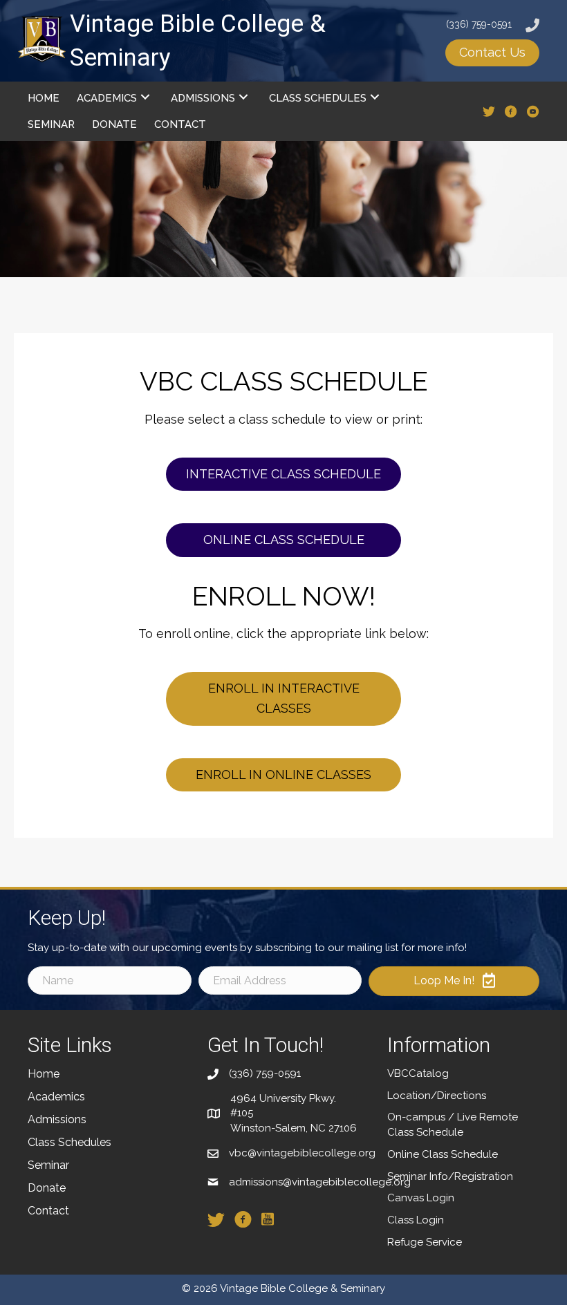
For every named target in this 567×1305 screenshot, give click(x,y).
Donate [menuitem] (47, 1187)
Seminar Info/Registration (450, 1176)
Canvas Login (420, 1198)
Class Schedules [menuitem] (69, 1142)
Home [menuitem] (43, 1073)
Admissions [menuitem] (57, 1119)
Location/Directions (436, 1095)
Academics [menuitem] (56, 1096)
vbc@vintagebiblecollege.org (302, 1153)
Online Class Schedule (442, 1154)
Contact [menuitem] (48, 1210)
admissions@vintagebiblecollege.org (320, 1182)
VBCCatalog (418, 1073)
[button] (492, 52)
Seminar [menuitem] (48, 1165)
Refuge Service (424, 1242)
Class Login (415, 1220)
